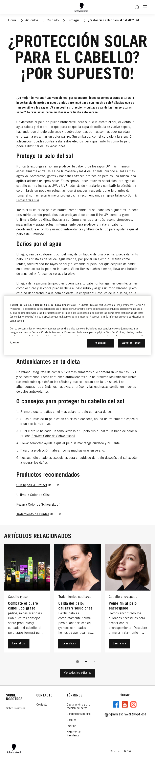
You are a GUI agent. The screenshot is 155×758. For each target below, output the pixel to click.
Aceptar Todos (131, 343)
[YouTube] (124, 704)
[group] (77, 606)
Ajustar (14, 343)
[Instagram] (133, 704)
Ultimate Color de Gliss (33, 220)
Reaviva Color (26, 504)
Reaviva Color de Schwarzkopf (53, 436)
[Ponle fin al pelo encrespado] (128, 599)
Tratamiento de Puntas (32, 514)
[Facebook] (116, 704)
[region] (77, 325)
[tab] (77, 661)
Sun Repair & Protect (31, 485)
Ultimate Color (27, 495)
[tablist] (77, 661)
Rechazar (101, 343)
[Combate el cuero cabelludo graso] (27, 599)
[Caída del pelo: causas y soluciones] (77, 599)
